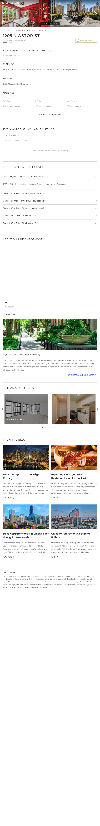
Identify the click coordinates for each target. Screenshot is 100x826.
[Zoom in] (6, 299)
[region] (50, 277)
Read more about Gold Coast (81, 375)
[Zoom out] (6, 302)
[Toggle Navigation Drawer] (97, 3)
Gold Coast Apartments (21, 30)
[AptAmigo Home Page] (11, 3)
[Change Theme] (2, 2)
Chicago (6, 30)
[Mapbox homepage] (9, 307)
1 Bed (17, 140)
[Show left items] (2, 409)
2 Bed (25, 140)
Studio (8, 140)
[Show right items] (97, 409)
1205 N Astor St (39, 30)
